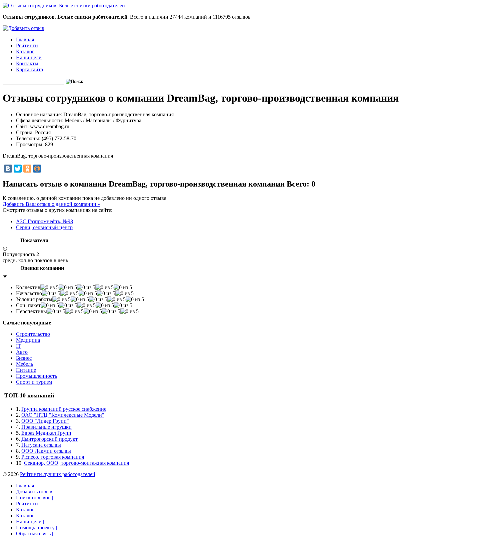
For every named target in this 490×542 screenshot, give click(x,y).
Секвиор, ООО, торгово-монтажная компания (76, 463)
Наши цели (29, 57)
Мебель (24, 364)
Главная (25, 39)
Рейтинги (27, 45)
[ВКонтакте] (8, 169)
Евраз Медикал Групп (46, 433)
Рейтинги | (28, 503)
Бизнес (24, 358)
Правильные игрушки (46, 427)
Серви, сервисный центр (44, 227)
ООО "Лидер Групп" (45, 421)
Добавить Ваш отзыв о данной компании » (51, 204)
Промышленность (36, 376)
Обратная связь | (34, 533)
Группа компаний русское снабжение (63, 409)
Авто (22, 352)
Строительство (33, 334)
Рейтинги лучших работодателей (57, 474)
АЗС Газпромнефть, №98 (44, 221)
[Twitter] (18, 169)
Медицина (28, 340)
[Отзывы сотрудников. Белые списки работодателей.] (64, 5)
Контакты (27, 63)
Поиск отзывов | (34, 497)
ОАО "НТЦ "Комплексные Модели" (62, 415)
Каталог (25, 51)
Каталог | (26, 509)
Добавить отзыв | (35, 491)
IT (18, 346)
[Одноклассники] (27, 169)
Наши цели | (30, 521)
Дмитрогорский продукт (49, 439)
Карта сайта (29, 69)
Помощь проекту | (36, 527)
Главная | (26, 485)
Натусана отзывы (41, 445)
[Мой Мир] (37, 169)
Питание (26, 370)
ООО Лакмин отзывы (46, 451)
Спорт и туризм (34, 382)
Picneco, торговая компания (52, 457)
